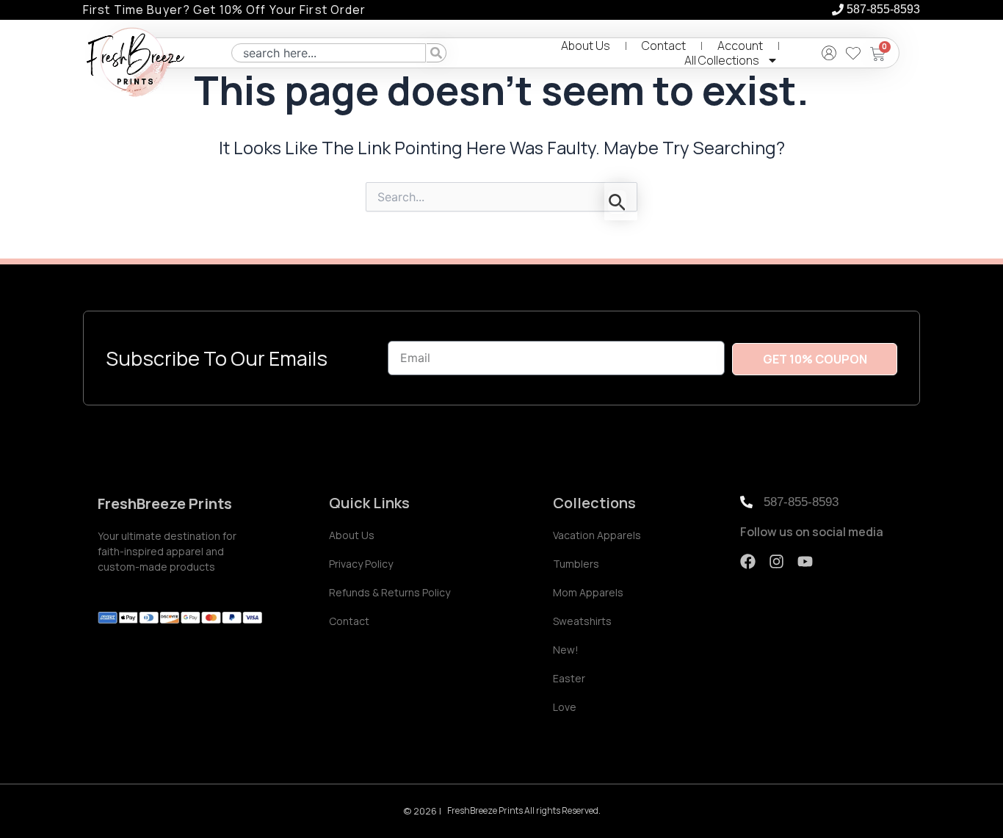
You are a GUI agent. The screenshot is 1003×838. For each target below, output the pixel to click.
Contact (664, 45)
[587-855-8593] (838, 9)
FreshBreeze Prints (165, 503)
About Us (585, 45)
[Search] (436, 52)
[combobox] (328, 52)
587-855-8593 (883, 9)
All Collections (721, 60)
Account (740, 45)
